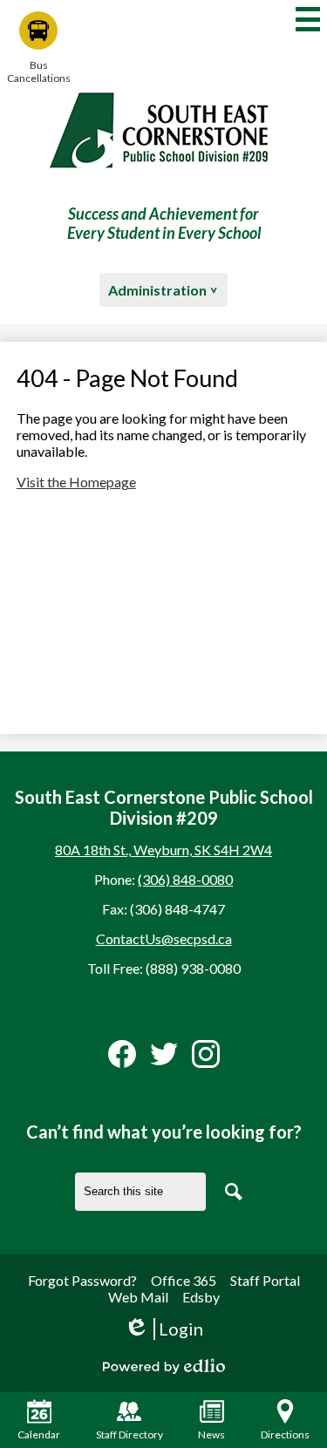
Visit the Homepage (76, 481)
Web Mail (138, 1296)
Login (163, 1329)
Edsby (201, 1296)
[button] (163, 290)
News (211, 1434)
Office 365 (183, 1280)
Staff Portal (265, 1280)
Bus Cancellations (38, 71)
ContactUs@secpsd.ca (164, 938)
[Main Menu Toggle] (308, 19)
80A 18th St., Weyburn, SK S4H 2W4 (163, 849)
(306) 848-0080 (185, 879)
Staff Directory (129, 1434)
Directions (285, 1434)
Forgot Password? (82, 1280)
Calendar (38, 1434)
